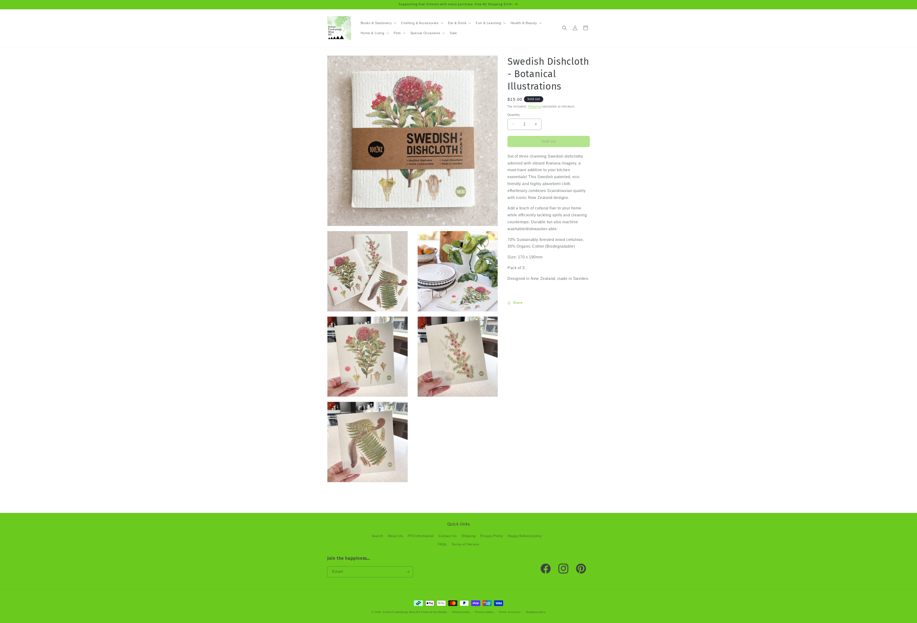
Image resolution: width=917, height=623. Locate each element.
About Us (395, 536)
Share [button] (518, 302)
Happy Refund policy (525, 536)
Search (377, 536)
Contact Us (447, 536)
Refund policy (461, 612)
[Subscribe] (407, 571)
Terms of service (510, 612)
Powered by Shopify (434, 612)
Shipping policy (536, 612)
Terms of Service (465, 544)
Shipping (534, 106)
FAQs (442, 544)
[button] (378, 23)
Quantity (513, 115)
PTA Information (421, 536)
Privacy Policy (491, 536)
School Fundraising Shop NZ (401, 612)
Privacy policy (484, 612)
